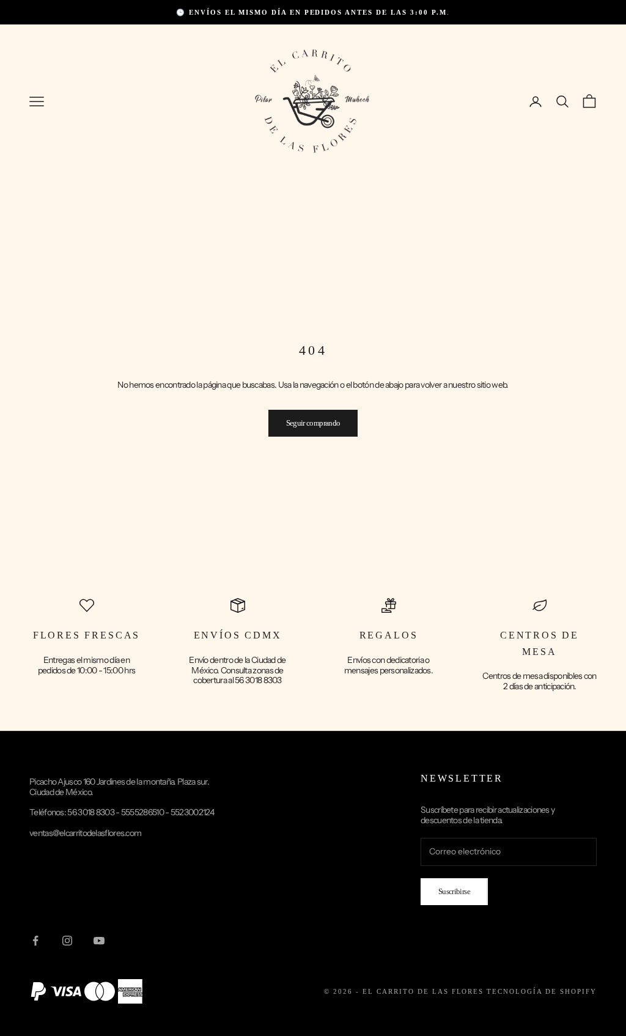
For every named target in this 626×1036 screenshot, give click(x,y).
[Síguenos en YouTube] (99, 940)
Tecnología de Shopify (542, 991)
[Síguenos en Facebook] (35, 940)
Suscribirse (454, 891)
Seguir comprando (313, 422)
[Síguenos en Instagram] (67, 940)
